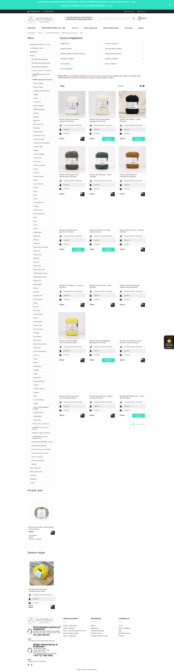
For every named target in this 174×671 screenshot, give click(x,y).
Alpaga (36, 94)
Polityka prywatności (97, 631)
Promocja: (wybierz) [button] (66, 69)
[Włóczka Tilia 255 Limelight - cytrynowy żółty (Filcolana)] (71, 326)
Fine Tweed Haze (39, 214)
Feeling (36, 206)
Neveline (36, 292)
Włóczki (32, 56)
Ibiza (35, 217)
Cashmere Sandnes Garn (42, 91)
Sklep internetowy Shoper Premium (87, 669)
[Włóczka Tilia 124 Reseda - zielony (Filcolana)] (102, 160)
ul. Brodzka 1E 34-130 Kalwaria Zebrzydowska (41, 641)
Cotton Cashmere (39, 165)
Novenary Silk (38, 295)
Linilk (35, 225)
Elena (35, 191)
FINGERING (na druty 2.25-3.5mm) (41, 75)
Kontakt (121, 636)
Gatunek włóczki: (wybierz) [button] (113, 54)
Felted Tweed (38, 210)
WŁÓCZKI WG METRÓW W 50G (42, 442)
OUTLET (32, 483)
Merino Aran (38, 254)
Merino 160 (37, 266)
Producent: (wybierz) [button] (111, 43)
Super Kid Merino (39, 381)
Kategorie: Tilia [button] (64, 43)
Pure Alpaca (38, 336)
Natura (36, 288)
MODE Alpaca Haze (40, 277)
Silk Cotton (37, 348)
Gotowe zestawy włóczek (40, 453)
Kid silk (36, 228)
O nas (121, 626)
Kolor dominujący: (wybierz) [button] (113, 49)
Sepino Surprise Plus (40, 344)
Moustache (37, 281)
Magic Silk (37, 236)
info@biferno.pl (34, 11)
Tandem (36, 385)
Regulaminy (94, 628)
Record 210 (37, 340)
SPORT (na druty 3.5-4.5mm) (42, 80)
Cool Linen (37, 161)
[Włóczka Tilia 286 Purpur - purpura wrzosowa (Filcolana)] (102, 381)
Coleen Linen (38, 158)
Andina (36, 98)
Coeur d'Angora (39, 106)
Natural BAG (38, 284)
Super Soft (37, 377)
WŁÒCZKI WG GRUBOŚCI (40, 67)
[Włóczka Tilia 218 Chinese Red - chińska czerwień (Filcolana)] (132, 270)
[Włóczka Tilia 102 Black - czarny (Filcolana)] (132, 104)
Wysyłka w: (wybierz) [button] (111, 59)
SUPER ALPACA (38, 412)
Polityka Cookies (96, 633)
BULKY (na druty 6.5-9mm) (41, 433)
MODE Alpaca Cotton (41, 273)
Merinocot (37, 251)
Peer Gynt (37, 310)
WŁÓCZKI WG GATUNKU (40, 59)
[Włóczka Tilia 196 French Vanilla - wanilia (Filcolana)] (102, 215)
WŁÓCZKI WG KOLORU (39, 445)
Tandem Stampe (39, 389)
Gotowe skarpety (37, 457)
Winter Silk (37, 420)
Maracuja (37, 243)
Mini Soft (36, 258)
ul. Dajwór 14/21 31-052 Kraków (37, 661)
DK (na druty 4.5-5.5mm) (41, 424)
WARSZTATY (33, 52)
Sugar (35, 374)
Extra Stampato (39, 202)
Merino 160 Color (39, 269)
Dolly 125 (36, 173)
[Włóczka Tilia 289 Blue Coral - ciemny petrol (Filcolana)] (132, 381)
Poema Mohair (38, 314)
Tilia (35, 396)
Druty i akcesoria (35, 468)
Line (35, 221)
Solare (36, 359)
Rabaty (93, 626)
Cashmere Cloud (39, 135)
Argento (36, 117)
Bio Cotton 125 (38, 124)
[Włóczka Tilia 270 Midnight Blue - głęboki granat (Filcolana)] (102, 326)
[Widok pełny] (143, 86)
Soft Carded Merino (40, 351)
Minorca (36, 262)
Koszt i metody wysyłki (70, 633)
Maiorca (36, 240)
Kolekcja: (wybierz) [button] (66, 49)
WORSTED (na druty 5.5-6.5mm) (40, 428)
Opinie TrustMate (124, 628)
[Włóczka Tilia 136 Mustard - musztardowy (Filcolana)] (132, 160)
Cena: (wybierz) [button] (65, 64)
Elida (35, 195)
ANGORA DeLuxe (39, 109)
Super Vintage (38, 83)
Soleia (36, 362)
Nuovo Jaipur (38, 299)
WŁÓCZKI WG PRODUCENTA (41, 63)
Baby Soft (37, 120)
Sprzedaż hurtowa (124, 633)
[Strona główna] (40, 19)
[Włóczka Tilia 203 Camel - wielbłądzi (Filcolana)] (132, 215)
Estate (36, 199)
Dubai (36, 180)
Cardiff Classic (38, 132)
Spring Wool (37, 366)
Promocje (33, 475)
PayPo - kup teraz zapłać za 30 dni (74, 631)
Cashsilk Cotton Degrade (42, 143)
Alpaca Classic (38, 87)
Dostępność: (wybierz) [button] (67, 59)
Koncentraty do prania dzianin (41, 449)
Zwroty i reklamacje (69, 636)
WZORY (34, 464)
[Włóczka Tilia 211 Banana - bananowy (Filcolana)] (71, 270)
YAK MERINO (38, 416)
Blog (120, 631)
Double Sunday (39, 176)
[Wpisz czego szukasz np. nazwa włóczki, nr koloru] (133, 18)
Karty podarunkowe (38, 460)
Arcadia (36, 113)
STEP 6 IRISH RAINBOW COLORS (41, 408)
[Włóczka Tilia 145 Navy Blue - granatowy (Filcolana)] (71, 215)
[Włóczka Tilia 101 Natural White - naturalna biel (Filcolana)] (102, 104)
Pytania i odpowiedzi (70, 626)
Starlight (36, 370)
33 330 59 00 (49, 11)
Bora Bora (37, 128)
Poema (36, 318)
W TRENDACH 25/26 (36, 48)
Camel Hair (37, 102)
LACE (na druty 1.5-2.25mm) (42, 70)
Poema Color (38, 325)
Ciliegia (36, 150)
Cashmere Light (39, 139)
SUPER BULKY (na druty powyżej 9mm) (40, 437)
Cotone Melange (39, 154)
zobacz (134, 2)
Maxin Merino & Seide (41, 247)
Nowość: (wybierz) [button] (110, 64)
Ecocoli (36, 187)
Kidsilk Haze (37, 232)
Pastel (36, 303)
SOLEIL (36, 403)
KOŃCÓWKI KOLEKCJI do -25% (40, 44)
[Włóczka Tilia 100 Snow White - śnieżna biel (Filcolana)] (71, 104)
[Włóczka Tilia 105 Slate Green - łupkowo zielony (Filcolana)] (71, 160)
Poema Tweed (38, 329)
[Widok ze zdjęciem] (141, 86)
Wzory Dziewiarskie (36, 472)
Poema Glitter (38, 322)
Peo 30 (36, 307)
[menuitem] (33, 27)
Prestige (36, 333)
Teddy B (36, 392)
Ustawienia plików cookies (99, 636)
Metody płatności (69, 628)
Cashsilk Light (38, 147)
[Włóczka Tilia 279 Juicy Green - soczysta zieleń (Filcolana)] (71, 381)
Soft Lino (36, 355)
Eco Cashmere (38, 184)
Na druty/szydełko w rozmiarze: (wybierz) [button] (72, 54)
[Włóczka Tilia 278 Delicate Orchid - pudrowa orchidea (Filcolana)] (132, 326)
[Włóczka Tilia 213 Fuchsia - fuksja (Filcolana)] (102, 270)
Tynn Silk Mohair (39, 400)
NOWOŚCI (33, 479)
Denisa (36, 169)
